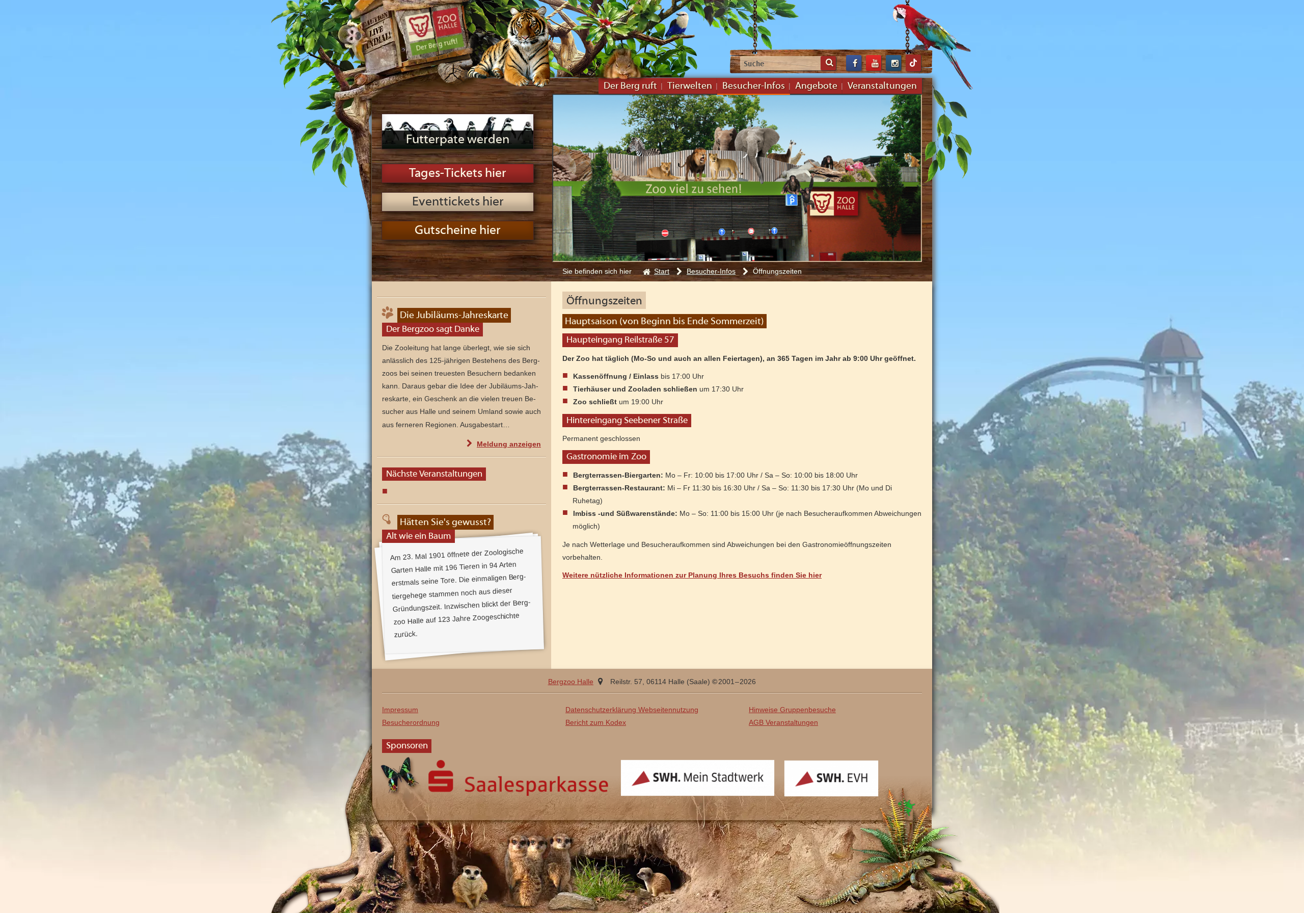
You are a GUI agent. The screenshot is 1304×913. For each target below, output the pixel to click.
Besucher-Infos (753, 86)
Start (661, 271)
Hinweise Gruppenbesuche (792, 710)
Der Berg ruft (630, 86)
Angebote (816, 86)
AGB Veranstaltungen (783, 722)
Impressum (400, 710)
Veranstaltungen (882, 86)
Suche (828, 63)
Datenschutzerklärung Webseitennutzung (631, 710)
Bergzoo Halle (434, 31)
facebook (853, 63)
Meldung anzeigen (509, 444)
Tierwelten (689, 86)
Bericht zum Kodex (595, 722)
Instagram (893, 63)
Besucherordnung (411, 722)
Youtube (873, 63)
